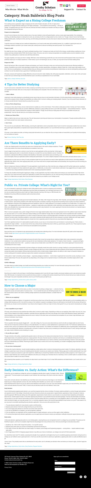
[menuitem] (45, 9)
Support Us (69, 9)
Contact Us (81, 9)
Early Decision (29, 179)
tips (24, 78)
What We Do (22, 9)
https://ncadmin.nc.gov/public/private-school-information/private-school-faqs (31, 267)
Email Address (58, 466)
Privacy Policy (8, 467)
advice (9, 78)
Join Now (81, 6)
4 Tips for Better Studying (21, 84)
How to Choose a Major (19, 285)
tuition (34, 279)
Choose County (10, 5)
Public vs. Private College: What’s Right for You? (37, 185)
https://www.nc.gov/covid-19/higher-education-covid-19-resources (28, 233)
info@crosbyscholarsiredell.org (13, 460)
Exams (9, 137)
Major (30, 364)
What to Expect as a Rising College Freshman (35, 20)
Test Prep (19, 137)
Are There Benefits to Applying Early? (30, 143)
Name (56, 460)
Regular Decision (37, 446)
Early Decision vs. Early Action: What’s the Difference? (41, 370)
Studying (14, 137)
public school (29, 279)
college (13, 78)
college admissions (12, 364)
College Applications (12, 179)
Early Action (22, 179)
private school (22, 279)
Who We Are (10, 9)
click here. (84, 156)
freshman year (19, 78)
